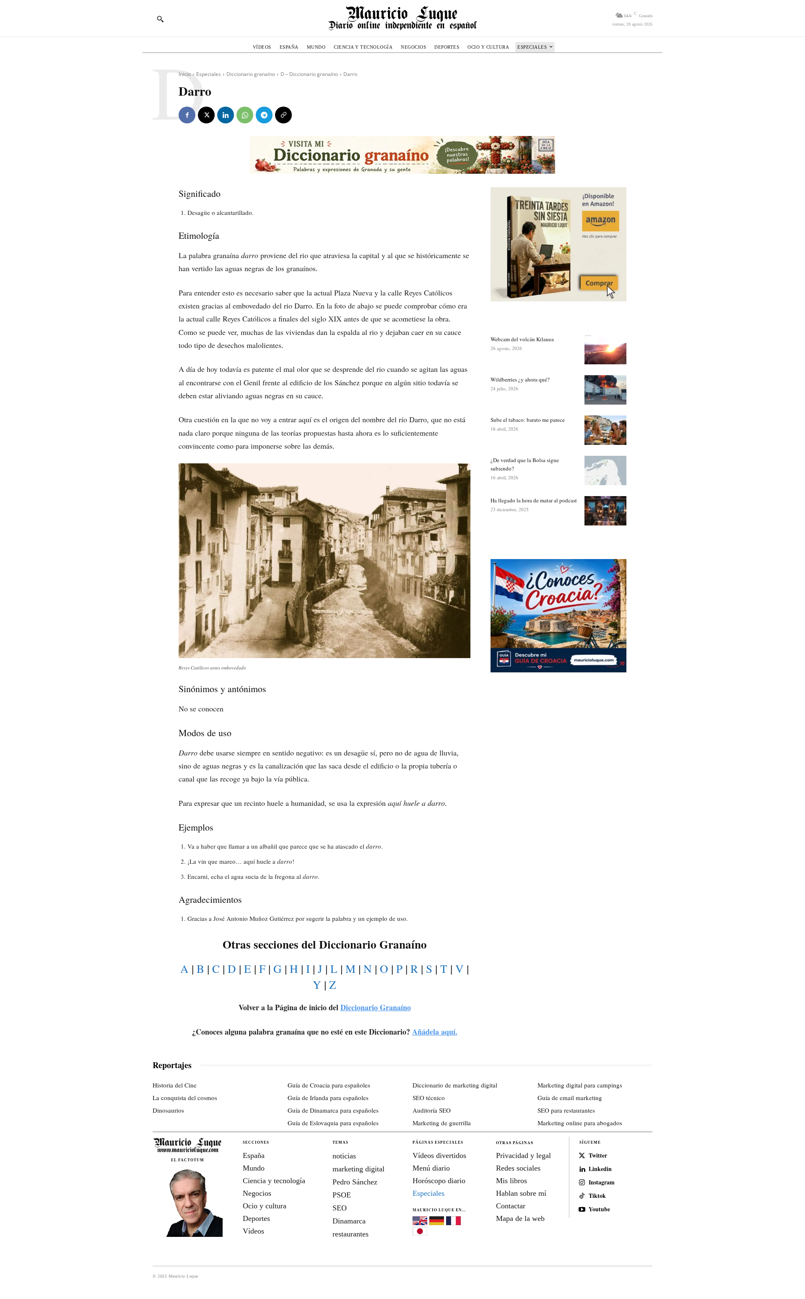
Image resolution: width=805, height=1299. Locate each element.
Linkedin (600, 1169)
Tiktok (597, 1196)
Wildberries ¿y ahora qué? (520, 379)
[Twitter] (582, 1156)
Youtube (599, 1209)
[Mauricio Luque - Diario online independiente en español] (402, 18)
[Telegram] (264, 115)
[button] (160, 18)
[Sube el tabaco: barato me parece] (605, 430)
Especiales (208, 74)
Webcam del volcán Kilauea (522, 339)
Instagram (602, 1182)
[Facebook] (187, 115)
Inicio (185, 74)
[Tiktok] (582, 1196)
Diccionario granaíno (250, 74)
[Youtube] (582, 1209)
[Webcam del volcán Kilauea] (605, 349)
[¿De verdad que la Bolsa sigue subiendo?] (605, 470)
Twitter (598, 1155)
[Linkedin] (225, 115)
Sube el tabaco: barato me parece (528, 419)
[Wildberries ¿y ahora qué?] (605, 390)
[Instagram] (582, 1182)
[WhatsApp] (244, 115)
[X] (206, 115)
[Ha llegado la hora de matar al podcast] (605, 510)
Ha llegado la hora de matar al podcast (534, 500)
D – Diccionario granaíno (309, 74)
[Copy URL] (283, 115)
